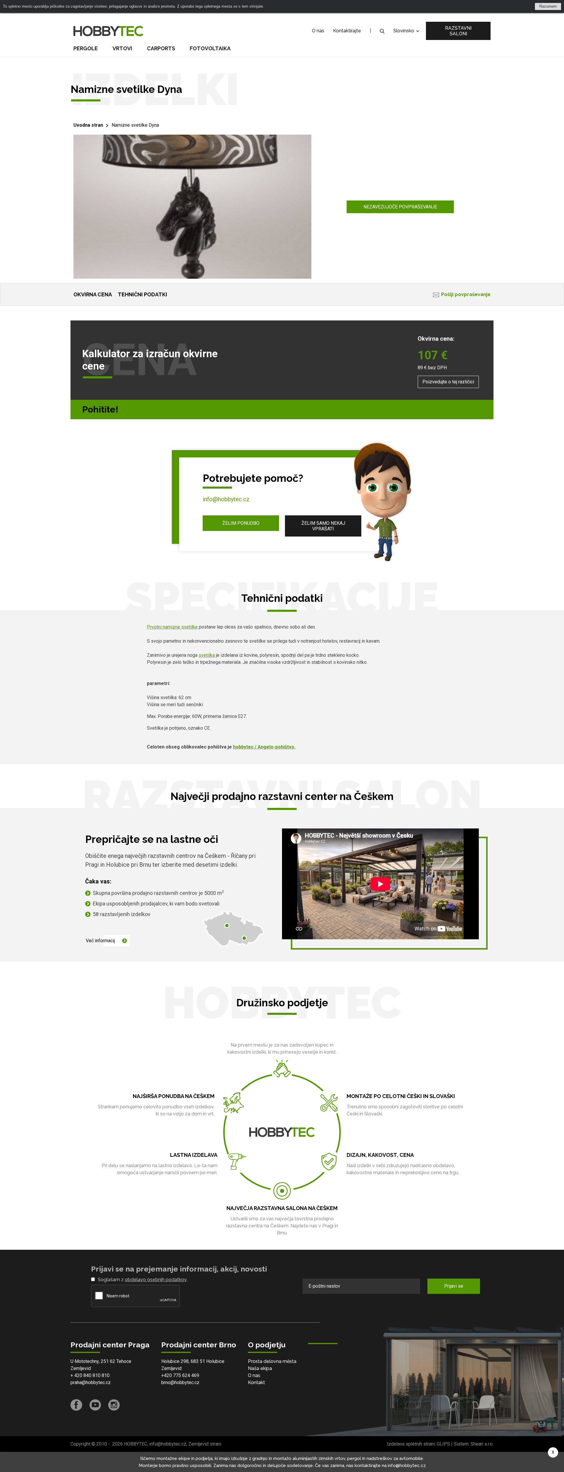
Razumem (548, 6)
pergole (85, 48)
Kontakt (256, 1382)
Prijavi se (453, 1286)
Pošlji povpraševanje (466, 294)
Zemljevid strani (204, 1444)
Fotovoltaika (210, 48)
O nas (318, 31)
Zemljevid (80, 1368)
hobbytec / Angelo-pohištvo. (264, 747)
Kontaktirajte (347, 31)
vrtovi (122, 48)
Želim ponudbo (240, 523)
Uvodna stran (88, 125)
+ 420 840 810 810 (90, 1375)
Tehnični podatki (142, 294)
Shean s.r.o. (482, 1444)
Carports (161, 48)
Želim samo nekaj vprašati (323, 526)
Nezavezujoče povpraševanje (400, 207)
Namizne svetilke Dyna (135, 125)
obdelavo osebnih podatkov (156, 1279)
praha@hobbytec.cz (90, 1382)
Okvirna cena (92, 294)
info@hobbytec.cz (226, 499)
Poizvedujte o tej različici (448, 382)
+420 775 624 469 (180, 1375)
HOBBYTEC (135, 1444)
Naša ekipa (260, 1368)
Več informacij (100, 940)
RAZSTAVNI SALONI (458, 30)
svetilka (207, 655)
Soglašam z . (142, 1279)
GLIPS (443, 1444)
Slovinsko (404, 31)
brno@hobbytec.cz (180, 1382)
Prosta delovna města (272, 1361)
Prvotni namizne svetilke (172, 627)
